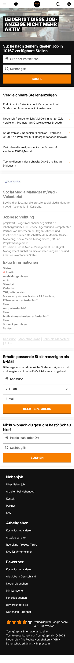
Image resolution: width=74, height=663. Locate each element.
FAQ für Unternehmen (19, 551)
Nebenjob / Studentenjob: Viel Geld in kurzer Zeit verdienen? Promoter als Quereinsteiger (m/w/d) (33, 120)
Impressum (43, 643)
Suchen (37, 458)
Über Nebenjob (15, 484)
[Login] (69, 4)
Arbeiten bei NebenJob (20, 491)
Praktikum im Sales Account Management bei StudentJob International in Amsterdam (30, 106)
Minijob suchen (15, 590)
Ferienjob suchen (16, 597)
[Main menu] (4, 4)
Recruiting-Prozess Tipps (21, 544)
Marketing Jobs (29, 339)
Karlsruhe (9, 339)
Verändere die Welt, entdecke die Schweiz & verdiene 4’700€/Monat (30, 149)
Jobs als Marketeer (56, 339)
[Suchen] (59, 4)
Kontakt (10, 498)
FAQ (8, 512)
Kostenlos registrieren (19, 530)
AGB (55, 639)
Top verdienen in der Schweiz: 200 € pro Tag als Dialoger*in (32, 163)
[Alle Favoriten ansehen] (16, 4)
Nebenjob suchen (17, 583)
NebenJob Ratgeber (18, 611)
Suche (37, 79)
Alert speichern (37, 409)
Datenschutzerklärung (19, 643)
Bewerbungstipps (17, 604)
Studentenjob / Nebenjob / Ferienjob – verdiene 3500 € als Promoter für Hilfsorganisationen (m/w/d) (35, 134)
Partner (10, 505)
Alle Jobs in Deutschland (21, 576)
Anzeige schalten (16, 537)
